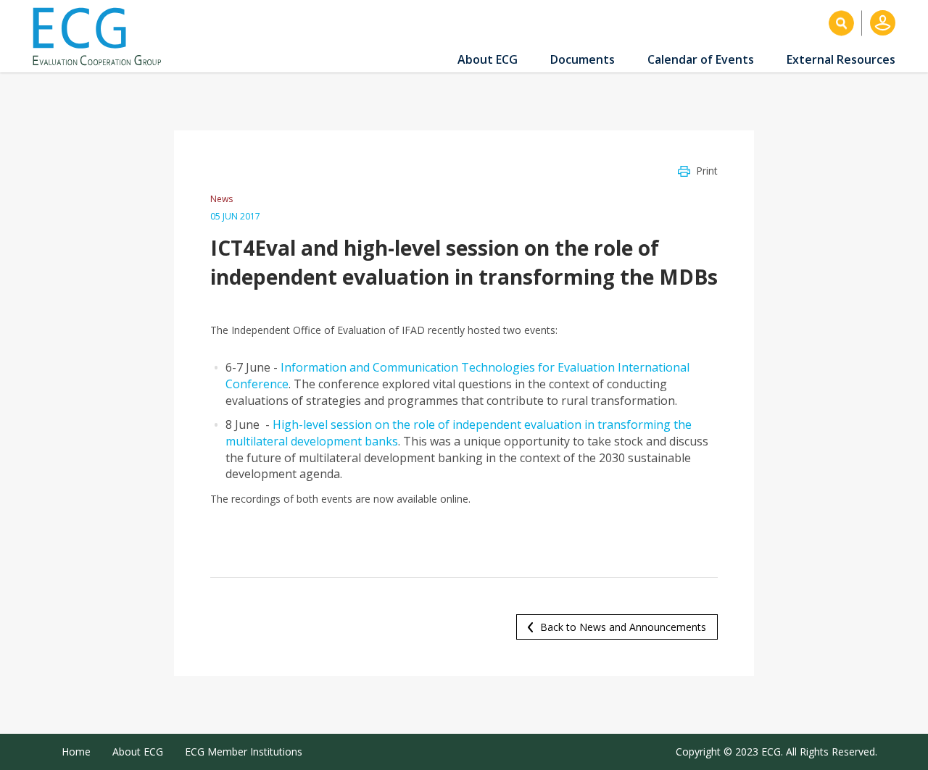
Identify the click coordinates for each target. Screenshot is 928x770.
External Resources (841, 59)
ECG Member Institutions (243, 751)
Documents (582, 59)
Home (76, 751)
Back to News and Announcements (623, 627)
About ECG (487, 59)
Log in (882, 22)
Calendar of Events (700, 59)
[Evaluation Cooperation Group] (102, 37)
